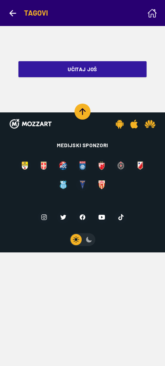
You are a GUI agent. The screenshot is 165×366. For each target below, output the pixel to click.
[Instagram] (44, 217)
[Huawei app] (150, 124)
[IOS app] (134, 124)
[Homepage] (152, 13)
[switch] (82, 239)
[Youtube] (101, 217)
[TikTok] (121, 217)
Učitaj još (82, 69)
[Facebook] (82, 217)
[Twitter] (63, 217)
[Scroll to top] (82, 112)
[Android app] (120, 124)
